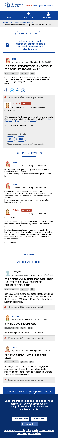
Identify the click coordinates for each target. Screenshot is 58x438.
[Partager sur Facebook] (6, 90)
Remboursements (11, 73)
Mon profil (48, 18)
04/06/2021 (37, 214)
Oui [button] (12, 139)
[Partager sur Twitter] (12, 90)
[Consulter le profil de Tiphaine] (7, 107)
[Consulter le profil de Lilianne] (7, 320)
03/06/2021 (37, 107)
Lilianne (15, 316)
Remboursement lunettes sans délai (25, 356)
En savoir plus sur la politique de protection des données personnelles (29, 432)
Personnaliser (29, 424)
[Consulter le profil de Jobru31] (7, 351)
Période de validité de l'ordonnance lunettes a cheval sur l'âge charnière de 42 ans (28, 282)
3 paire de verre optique (20, 323)
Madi (14, 59)
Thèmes (9, 18)
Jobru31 (15, 347)
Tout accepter (20, 418)
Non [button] (22, 140)
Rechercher (29, 18)
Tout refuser (38, 418)
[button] (29, 10)
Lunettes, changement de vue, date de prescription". (27, 120)
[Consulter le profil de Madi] (7, 62)
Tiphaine (16, 103)
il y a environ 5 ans (18, 107)
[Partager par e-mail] (17, 90)
